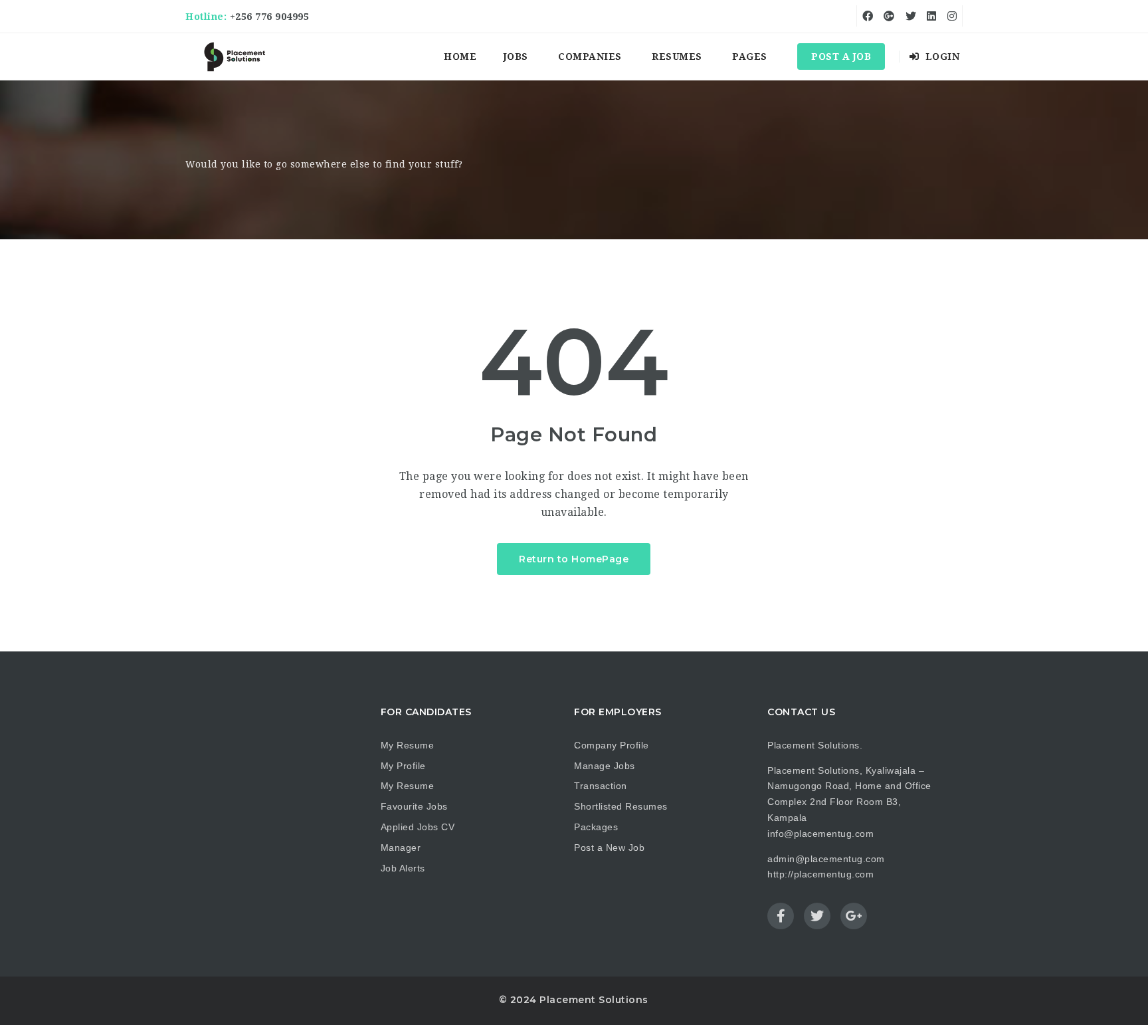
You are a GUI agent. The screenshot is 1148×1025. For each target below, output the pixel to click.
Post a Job (841, 56)
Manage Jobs (604, 765)
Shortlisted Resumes (621, 806)
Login (940, 56)
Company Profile (611, 745)
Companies (590, 56)
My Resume (407, 745)
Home (460, 56)
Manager (401, 847)
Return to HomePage (573, 559)
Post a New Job (609, 847)
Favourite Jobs (414, 806)
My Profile (403, 765)
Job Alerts (403, 868)
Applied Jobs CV (418, 827)
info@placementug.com (820, 833)
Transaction (600, 785)
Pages (749, 56)
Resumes (677, 56)
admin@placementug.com (826, 859)
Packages (596, 827)
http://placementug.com (820, 874)
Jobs (516, 56)
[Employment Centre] (235, 56)
